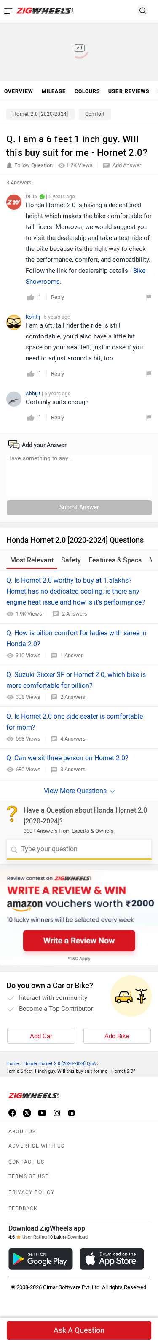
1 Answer (71, 655)
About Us (22, 1132)
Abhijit (34, 394)
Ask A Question (79, 1330)
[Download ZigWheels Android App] (40, 1259)
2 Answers (74, 613)
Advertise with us (36, 1146)
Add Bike (116, 1036)
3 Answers (73, 769)
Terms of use (28, 1176)
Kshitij (33, 317)
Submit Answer (79, 507)
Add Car (41, 1036)
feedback (23, 1208)
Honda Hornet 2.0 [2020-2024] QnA (60, 1063)
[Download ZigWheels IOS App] (112, 1259)
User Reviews (128, 91)
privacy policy (31, 1192)
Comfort (95, 114)
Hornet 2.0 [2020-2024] (40, 114)
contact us (26, 1162)
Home (12, 1063)
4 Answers (73, 738)
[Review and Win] (79, 917)
